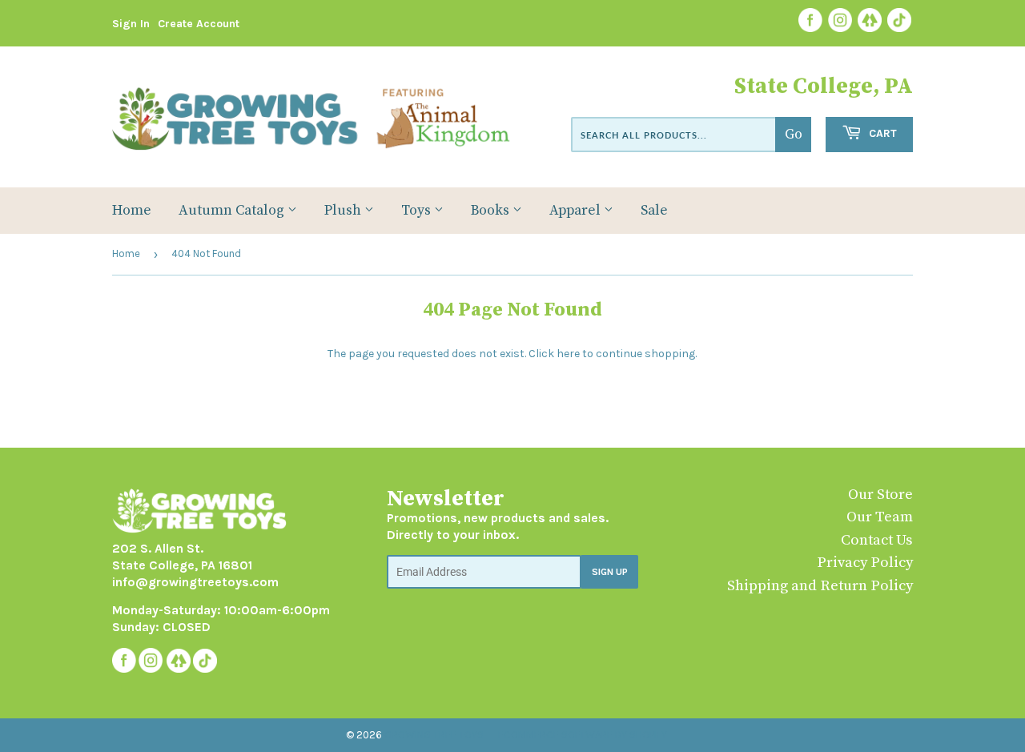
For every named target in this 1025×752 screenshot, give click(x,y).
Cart (881, 133)
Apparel (576, 210)
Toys (417, 210)
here (568, 353)
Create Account (198, 23)
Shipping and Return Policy (820, 586)
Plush (344, 210)
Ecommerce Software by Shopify (582, 735)
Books (491, 210)
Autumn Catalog (233, 210)
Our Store (880, 494)
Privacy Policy (865, 562)
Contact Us (877, 540)
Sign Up (610, 571)
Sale (654, 210)
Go (793, 134)
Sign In (131, 23)
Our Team (879, 517)
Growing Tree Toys (434, 735)
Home (131, 210)
